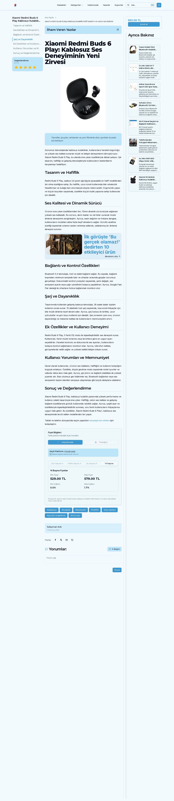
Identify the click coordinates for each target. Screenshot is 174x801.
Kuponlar (119, 5)
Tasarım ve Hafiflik (22, 25)
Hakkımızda (93, 5)
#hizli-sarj (75, 515)
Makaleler (61, 5)
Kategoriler (76, 5)
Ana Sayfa (49, 17)
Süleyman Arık (54, 527)
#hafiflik (95, 510)
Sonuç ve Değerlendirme (26, 53)
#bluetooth (80, 510)
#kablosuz (52, 510)
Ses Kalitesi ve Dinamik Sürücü (27, 30)
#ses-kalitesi (110, 510)
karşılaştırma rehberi (99, 420)
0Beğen (116, 549)
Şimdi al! (144, 24)
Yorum (117, 570)
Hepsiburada (65, 442)
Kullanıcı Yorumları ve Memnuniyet (27, 48)
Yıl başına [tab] (109, 463)
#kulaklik (66, 510)
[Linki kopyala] (72, 540)
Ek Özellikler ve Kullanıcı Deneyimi (27, 44)
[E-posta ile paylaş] (66, 540)
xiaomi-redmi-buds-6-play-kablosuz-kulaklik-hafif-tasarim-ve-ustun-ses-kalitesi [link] (79, 21)
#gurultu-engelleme (56, 515)
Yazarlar (106, 5)
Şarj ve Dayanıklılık (23, 39)
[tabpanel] (83, 479)
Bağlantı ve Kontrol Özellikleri (27, 35)
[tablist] (83, 463)
